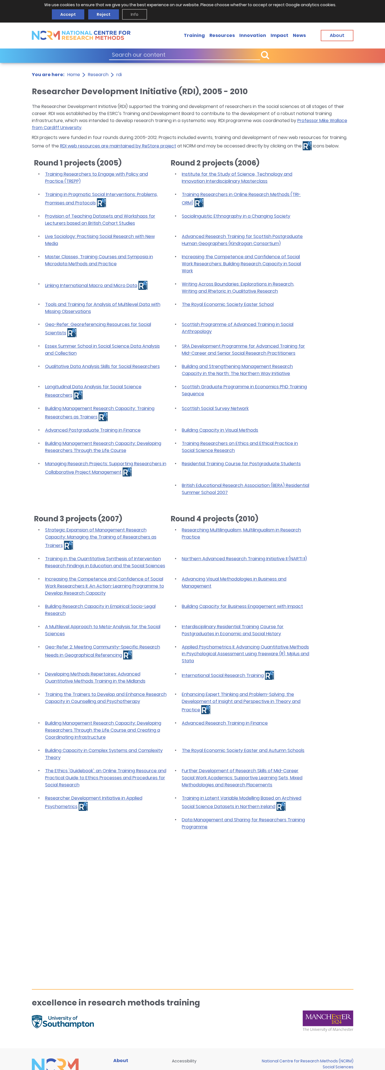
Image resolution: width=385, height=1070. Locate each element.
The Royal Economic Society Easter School (228, 304)
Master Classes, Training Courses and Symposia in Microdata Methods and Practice (99, 260)
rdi (119, 74)
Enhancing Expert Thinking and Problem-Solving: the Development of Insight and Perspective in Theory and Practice (241, 702)
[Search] (265, 55)
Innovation (252, 35)
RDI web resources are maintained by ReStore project (118, 146)
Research (98, 74)
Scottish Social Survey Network (215, 408)
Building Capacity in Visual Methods (220, 430)
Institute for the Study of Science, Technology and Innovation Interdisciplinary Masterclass (237, 177)
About (120, 1060)
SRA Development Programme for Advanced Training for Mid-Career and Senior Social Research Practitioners (243, 349)
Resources (222, 35)
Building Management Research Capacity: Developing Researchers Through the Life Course (103, 447)
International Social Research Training (223, 675)
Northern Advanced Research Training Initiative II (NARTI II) (244, 558)
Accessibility (184, 1061)
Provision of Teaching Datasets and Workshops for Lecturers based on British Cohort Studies (100, 219)
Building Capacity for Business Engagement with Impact (242, 606)
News (299, 35)
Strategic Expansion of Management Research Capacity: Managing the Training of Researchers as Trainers (100, 538)
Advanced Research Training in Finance (225, 723)
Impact (279, 35)
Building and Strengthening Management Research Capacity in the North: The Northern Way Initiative (237, 370)
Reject (103, 14)
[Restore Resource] (101, 203)
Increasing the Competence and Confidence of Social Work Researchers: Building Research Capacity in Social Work (241, 263)
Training (194, 35)
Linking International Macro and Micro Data (91, 285)
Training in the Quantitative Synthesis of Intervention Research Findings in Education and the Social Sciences (105, 562)
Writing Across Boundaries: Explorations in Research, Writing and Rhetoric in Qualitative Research (238, 287)
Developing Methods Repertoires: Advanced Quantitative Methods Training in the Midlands (95, 677)
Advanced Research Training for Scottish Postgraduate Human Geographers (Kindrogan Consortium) (242, 240)
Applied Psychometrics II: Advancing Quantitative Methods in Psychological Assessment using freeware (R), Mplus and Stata (245, 654)
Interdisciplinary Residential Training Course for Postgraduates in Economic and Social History (233, 630)
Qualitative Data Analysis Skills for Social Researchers (102, 366)
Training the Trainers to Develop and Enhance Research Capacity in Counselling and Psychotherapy (106, 698)
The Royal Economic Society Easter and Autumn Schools (243, 750)
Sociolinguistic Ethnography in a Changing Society (236, 216)
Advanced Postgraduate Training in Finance (93, 430)
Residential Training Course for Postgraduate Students (241, 463)
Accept (68, 14)
